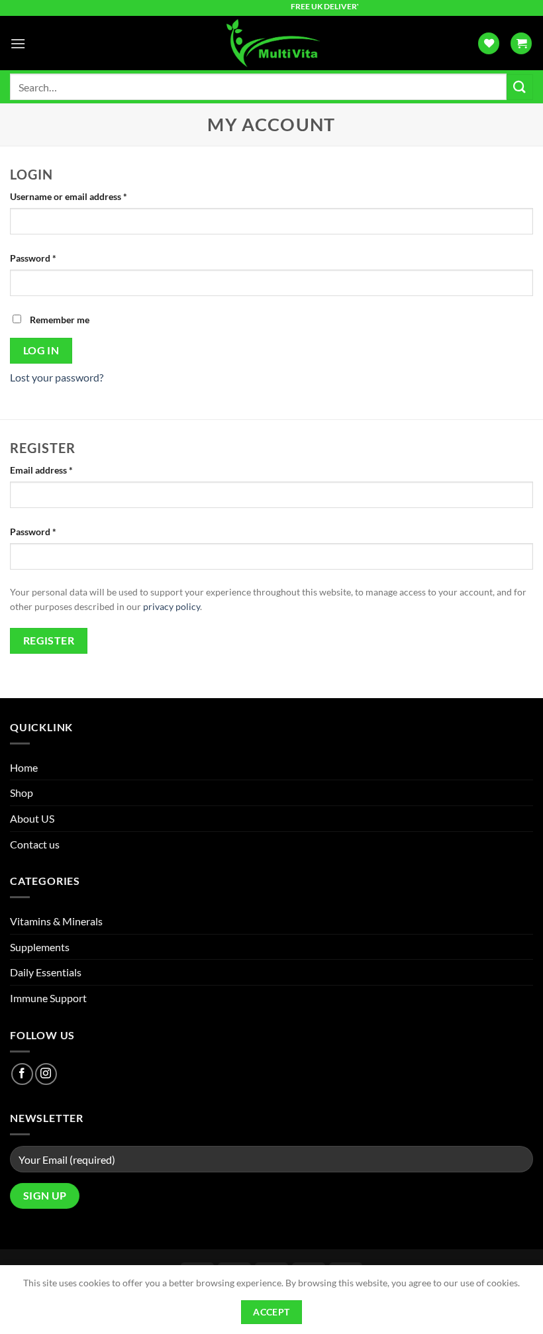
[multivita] (271, 43)
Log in (41, 350)
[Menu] (18, 43)
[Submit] (520, 87)
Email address (60, 470)
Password (51, 258)
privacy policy (171, 606)
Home (24, 767)
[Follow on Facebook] (22, 1074)
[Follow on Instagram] (46, 1074)
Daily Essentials (45, 972)
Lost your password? (56, 377)
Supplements (40, 947)
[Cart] (521, 43)
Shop (21, 792)
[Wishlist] (488, 43)
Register (49, 640)
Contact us (35, 844)
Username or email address (87, 196)
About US (32, 818)
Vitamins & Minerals (56, 921)
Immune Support (48, 998)
